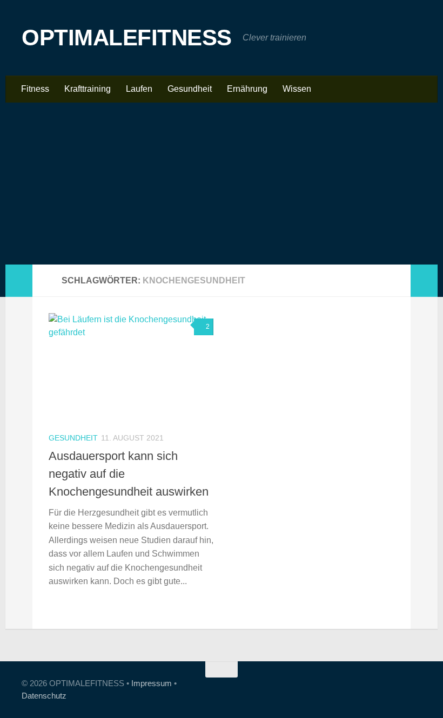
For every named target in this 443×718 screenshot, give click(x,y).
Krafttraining (87, 88)
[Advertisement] (221, 183)
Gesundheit (189, 88)
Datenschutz (44, 695)
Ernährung (247, 88)
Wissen (297, 88)
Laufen (139, 88)
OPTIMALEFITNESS (127, 37)
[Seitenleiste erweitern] (18, 281)
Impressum (151, 683)
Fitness (35, 88)
